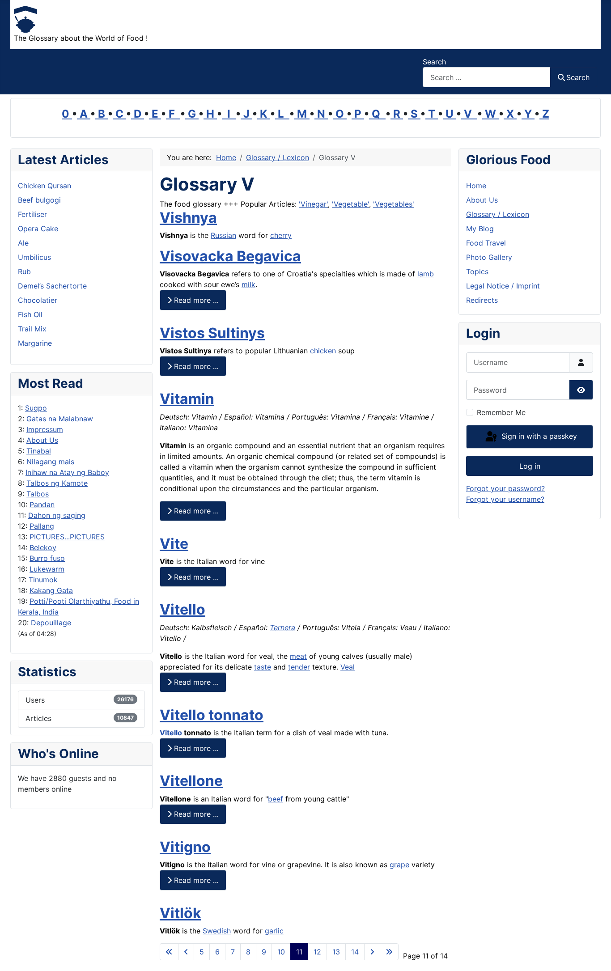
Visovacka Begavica (230, 256)
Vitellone (191, 780)
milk (248, 284)
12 (317, 951)
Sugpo (36, 407)
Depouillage (51, 622)
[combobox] (487, 77)
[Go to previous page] (186, 951)
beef (275, 798)
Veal (347, 666)
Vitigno (185, 847)
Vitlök (180, 913)
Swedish (217, 930)
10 (281, 951)
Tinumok (43, 579)
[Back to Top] (595, 954)
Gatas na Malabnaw (59, 418)
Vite (174, 543)
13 (336, 951)
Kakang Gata (51, 590)
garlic (274, 930)
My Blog (480, 228)
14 (355, 951)
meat (298, 656)
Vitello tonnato (211, 715)
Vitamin (187, 398)
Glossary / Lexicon (497, 214)
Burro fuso (47, 558)
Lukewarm (47, 568)
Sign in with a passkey (538, 436)
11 (299, 951)
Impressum (44, 429)
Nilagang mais (50, 461)
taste (262, 666)
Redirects (482, 300)
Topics (477, 271)
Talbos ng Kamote (57, 483)
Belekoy (43, 547)
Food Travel (486, 242)
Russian (223, 235)
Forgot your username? (505, 499)
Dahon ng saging (56, 515)
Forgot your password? (505, 488)
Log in (529, 466)
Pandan (42, 504)
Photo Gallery (489, 257)
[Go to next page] (372, 951)
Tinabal (38, 450)
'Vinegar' (313, 203)
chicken (323, 350)
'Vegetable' (350, 203)
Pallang (42, 526)
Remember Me (501, 412)
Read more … (195, 300)
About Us (42, 440)
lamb (425, 273)
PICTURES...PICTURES (67, 536)
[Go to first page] (169, 951)
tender (299, 666)
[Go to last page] (389, 951)
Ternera (282, 627)
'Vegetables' (393, 203)
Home (476, 185)
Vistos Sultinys (212, 333)
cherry (281, 235)
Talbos (37, 493)
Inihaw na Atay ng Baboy (67, 472)
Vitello (182, 609)
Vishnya (188, 217)
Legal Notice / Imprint (503, 285)
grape (399, 864)
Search (434, 61)
